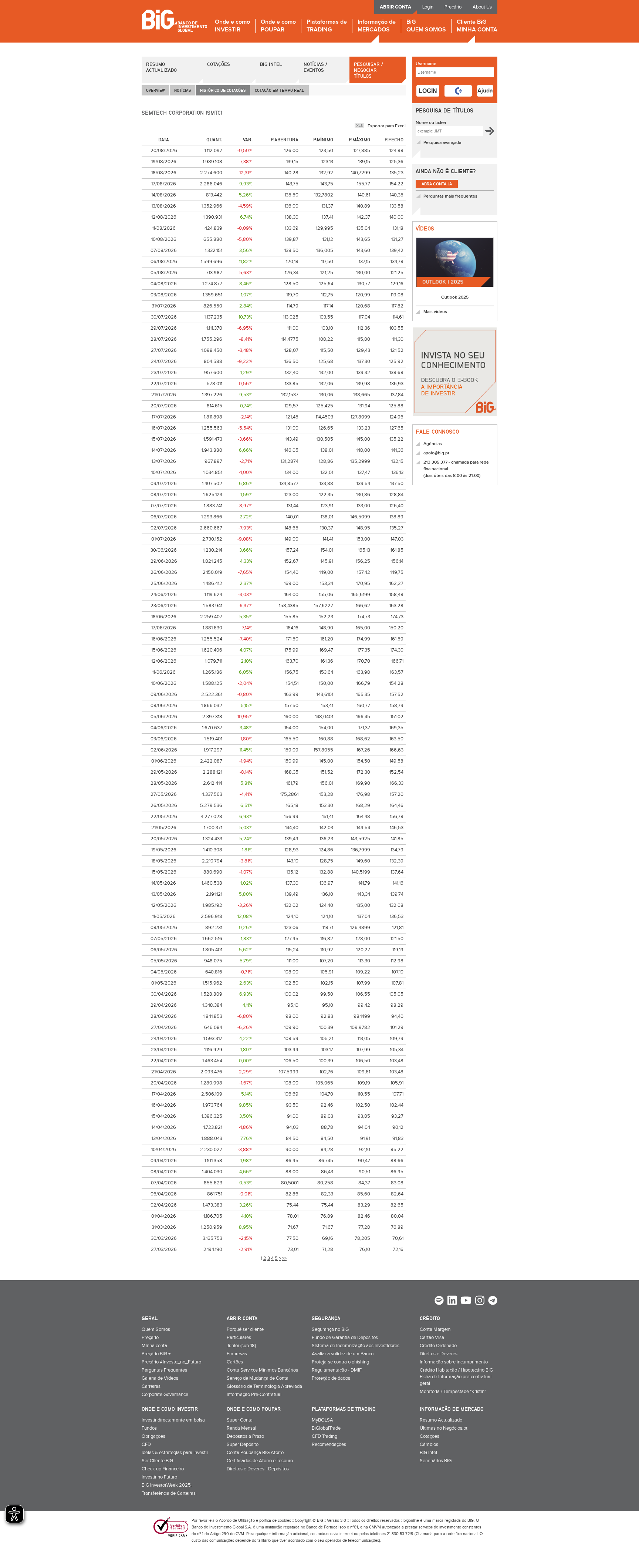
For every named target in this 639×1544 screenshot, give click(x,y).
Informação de (377, 26)
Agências (432, 444)
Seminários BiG (436, 1461)
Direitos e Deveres (438, 1354)
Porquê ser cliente (245, 1329)
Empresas (237, 1354)
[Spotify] (439, 1301)
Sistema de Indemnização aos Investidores (355, 1346)
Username (426, 64)
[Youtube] (465, 1301)
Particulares (239, 1338)
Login (427, 7)
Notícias (182, 90)
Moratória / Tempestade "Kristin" (453, 1392)
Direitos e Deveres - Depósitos (258, 1469)
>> (284, 1258)
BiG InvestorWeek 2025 (166, 1485)
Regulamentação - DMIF (337, 1370)
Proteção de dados (331, 1378)
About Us (482, 7)
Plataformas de (327, 26)
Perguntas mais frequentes (450, 196)
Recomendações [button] (329, 1444)
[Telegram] (492, 1301)
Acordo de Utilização (237, 1520)
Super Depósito (242, 1444)
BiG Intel (271, 64)
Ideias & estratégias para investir (175, 1453)
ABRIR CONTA (395, 7)
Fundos (149, 1428)
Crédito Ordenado (438, 1346)
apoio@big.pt (436, 453)
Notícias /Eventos (315, 67)
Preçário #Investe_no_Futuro (171, 1362)
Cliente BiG (477, 26)
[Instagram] (479, 1301)
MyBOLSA (322, 1420)
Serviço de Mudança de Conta (257, 1378)
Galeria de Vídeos (160, 1378)
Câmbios (429, 1444)
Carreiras (151, 1386)
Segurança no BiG (330, 1329)
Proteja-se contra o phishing (340, 1362)
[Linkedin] (452, 1301)
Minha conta (154, 1346)
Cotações (218, 64)
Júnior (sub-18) (241, 1346)
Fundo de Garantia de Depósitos (345, 1338)
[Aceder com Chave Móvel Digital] (458, 90)
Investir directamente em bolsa (173, 1420)
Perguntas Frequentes (164, 1370)
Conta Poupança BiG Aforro (255, 1453)
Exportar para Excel (387, 126)
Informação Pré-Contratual (254, 1394)
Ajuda (485, 90)
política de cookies (275, 1520)
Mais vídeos (435, 311)
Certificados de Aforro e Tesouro (260, 1461)
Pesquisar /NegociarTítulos (368, 70)
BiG (426, 26)
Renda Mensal (241, 1428)
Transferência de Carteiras (169, 1493)
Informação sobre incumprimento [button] (454, 1362)
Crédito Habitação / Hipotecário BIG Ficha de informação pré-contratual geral (456, 1376)
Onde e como (232, 26)
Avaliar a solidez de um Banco (342, 1354)
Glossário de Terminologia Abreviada (264, 1386)
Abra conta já (437, 184)
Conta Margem (435, 1329)
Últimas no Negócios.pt (443, 1428)
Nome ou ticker (431, 122)
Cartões (235, 1362)
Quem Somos (156, 1329)
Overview (155, 90)
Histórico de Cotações (223, 90)
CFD (146, 1444)
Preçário (453, 7)
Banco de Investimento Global (174, 20)
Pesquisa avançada (442, 142)
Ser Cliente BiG (157, 1461)
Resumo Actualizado (161, 67)
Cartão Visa (432, 1338)
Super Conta (240, 1420)
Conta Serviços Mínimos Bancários (262, 1370)
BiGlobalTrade (326, 1428)
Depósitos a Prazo (245, 1436)
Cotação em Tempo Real (279, 90)
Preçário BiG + (156, 1354)
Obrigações (153, 1436)
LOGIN (428, 91)
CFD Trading (324, 1436)
